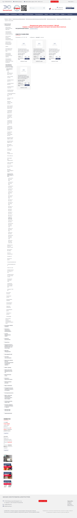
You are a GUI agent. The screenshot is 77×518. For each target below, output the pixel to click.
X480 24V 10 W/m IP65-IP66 (10, 229)
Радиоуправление (8, 413)
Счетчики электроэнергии (8, 357)
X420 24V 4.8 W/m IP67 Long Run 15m (10, 225)
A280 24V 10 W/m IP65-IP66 (10, 193)
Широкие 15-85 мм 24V (10, 98)
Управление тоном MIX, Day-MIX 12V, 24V (9, 116)
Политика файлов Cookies (34, 512)
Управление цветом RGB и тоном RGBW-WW (10, 285)
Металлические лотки (8, 375)
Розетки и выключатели (7, 339)
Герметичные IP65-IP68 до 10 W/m (10, 175)
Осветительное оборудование (8, 24)
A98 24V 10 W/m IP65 (10, 213)
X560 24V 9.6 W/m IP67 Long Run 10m (10, 237)
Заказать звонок (54, 1)
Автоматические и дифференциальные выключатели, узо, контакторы (9, 346)
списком (42, 37)
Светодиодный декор (9, 310)
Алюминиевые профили (9, 300)
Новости (57, 14)
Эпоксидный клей (8, 354)
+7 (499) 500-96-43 (8, 1)
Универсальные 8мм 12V (10, 80)
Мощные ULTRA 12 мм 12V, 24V (9, 102)
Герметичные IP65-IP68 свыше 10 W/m (10, 246)
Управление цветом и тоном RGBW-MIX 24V (9, 133)
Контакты (70, 14)
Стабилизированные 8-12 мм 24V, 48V (10, 94)
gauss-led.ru (70, 504)
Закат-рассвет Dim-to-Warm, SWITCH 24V (10, 107)
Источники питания (8, 293)
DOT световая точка (10, 166)
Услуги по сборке (28, 14)
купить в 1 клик (23, 61)
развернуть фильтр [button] (33, 28)
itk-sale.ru (69, 503)
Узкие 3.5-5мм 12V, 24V (10, 77)
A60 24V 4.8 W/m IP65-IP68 (10, 203)
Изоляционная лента (9, 392)
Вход (53, 9)
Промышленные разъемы (8, 382)
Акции (46, 14)
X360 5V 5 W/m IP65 (10, 218)
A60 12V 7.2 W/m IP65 (10, 200)
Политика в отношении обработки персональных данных (16, 512)
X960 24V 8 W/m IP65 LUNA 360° (10, 241)
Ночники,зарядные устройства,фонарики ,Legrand (9, 406)
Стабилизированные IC (10, 265)
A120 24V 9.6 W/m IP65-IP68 (10, 183)
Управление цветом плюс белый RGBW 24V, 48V (9, 128)
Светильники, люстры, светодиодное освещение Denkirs (9, 38)
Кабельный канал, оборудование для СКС (8, 371)
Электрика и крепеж (8, 313)
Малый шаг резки (9, 259)
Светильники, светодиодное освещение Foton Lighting (8, 55)
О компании (14, 14)
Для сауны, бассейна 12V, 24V (10, 145)
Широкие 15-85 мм (10, 290)
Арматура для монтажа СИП (7, 410)
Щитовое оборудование (8, 351)
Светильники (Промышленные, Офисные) (8, 28)
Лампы (6, 46)
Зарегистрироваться (59, 9)
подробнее (6, 433)
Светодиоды (8, 316)
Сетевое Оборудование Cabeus (8, 335)
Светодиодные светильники (9, 303)
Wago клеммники (8, 385)
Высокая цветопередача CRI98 (10, 170)
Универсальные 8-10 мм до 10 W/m (10, 271)
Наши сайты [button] (70, 1)
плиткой (38, 37)
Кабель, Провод (8, 367)
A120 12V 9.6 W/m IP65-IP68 (10, 179)
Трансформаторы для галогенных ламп (8, 50)
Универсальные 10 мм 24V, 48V (10, 91)
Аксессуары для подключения (10, 159)
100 (26, 37)
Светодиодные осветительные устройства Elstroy (9, 33)
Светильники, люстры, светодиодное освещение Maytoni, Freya (9, 321)
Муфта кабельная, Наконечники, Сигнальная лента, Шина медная (8, 397)
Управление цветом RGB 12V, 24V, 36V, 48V (9, 122)
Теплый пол (7, 342)
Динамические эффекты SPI (10, 142)
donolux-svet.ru (71, 505)
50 (24, 37)
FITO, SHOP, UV (10, 155)
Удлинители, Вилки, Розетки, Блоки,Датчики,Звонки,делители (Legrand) (9, 362)
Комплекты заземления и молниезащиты (8, 330)
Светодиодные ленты (9, 69)
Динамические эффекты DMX (10, 138)
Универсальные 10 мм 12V (10, 87)
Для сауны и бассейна (9, 250)
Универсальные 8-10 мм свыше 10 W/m (10, 275)
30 (22, 37)
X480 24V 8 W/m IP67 (10, 233)
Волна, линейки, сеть (10, 153)
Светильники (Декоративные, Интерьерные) (8, 43)
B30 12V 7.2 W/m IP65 (10, 215)
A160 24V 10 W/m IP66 (10, 189)
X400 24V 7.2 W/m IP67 (10, 221)
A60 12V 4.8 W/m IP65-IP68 (10, 197)
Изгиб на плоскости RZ (9, 253)
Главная (7, 14)
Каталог (21, 14)
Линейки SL (9, 256)
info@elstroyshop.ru (18, 1)
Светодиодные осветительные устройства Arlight (9, 65)
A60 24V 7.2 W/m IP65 (10, 207)
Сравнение (60, 7)
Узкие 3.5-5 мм (10, 267)
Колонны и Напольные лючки (8, 379)
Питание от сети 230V (9, 149)
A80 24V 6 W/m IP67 (10, 210)
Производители (39, 14)
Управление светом (8, 296)
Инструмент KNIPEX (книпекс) (9, 326)
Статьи (51, 14)
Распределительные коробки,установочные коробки (9, 389)
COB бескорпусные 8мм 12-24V (10, 73)
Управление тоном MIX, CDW (9, 280)
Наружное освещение (8, 307)
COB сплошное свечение (10, 163)
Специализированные (10, 262)
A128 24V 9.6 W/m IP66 (10, 187)
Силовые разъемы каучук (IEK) (8, 402)
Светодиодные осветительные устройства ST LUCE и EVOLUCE (9, 60)
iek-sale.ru (70, 502)
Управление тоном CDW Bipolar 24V (9, 111)
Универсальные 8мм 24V (10, 84)
